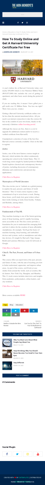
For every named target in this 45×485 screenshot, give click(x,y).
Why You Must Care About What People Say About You (25, 341)
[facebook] (18, 23)
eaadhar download (22, 482)
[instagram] (27, 23)
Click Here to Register (11, 177)
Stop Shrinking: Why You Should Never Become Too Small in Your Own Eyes (27, 353)
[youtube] (38, 454)
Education (11, 32)
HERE (22, 295)
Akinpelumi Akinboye (12, 52)
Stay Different (18, 362)
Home (4, 32)
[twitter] (22, 23)
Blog (11, 305)
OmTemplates (24, 478)
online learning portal (26, 124)
